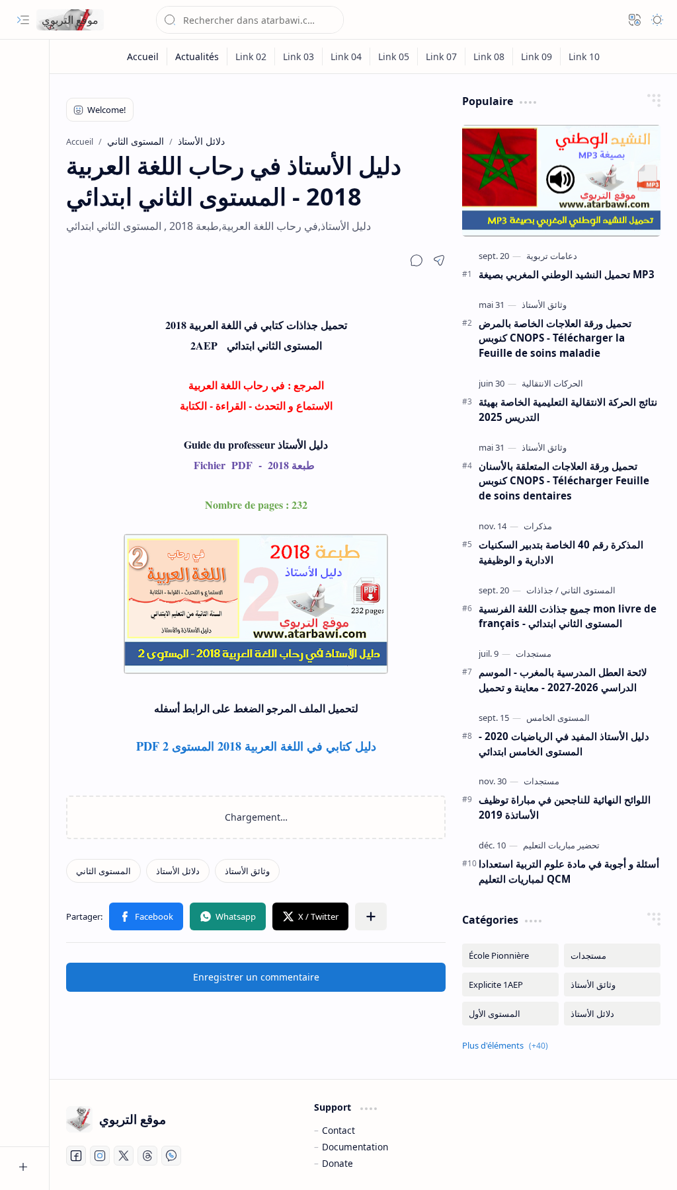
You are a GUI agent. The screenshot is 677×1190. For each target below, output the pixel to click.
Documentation (355, 1146)
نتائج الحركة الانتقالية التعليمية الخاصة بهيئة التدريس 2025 (568, 409)
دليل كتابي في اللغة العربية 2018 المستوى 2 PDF (256, 746)
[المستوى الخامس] (558, 718)
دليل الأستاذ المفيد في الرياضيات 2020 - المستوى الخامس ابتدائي (564, 743)
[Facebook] (76, 1156)
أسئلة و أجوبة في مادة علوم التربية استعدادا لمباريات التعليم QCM (569, 871)
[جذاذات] (539, 590)
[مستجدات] (533, 653)
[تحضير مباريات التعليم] (561, 845)
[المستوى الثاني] (103, 871)
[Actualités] (197, 56)
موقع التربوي (70, 20)
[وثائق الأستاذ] (247, 871)
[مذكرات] (538, 526)
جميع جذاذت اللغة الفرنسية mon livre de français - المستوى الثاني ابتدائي (568, 616)
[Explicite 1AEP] (510, 984)
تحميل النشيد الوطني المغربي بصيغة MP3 (567, 274)
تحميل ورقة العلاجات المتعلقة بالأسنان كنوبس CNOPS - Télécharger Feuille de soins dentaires (564, 481)
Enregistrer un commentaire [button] (256, 977)
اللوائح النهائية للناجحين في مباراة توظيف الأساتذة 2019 (565, 807)
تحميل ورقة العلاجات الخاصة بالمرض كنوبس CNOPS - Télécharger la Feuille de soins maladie (555, 338)
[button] (23, 20)
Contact (338, 1130)
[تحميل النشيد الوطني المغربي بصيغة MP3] (561, 181)
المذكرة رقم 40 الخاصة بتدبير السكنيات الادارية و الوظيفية (561, 552)
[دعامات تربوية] (551, 256)
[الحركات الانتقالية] (552, 383)
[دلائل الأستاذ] (178, 871)
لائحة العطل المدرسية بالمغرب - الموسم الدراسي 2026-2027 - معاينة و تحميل (563, 679)
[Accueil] (143, 56)
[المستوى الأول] (510, 1013)
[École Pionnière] (510, 955)
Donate (337, 1163)
